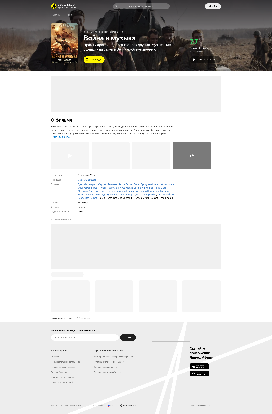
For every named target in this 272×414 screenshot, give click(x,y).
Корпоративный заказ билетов (108, 329)
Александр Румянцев (106, 194)
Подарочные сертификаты (63, 324)
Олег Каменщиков (87, 187)
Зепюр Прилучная (149, 191)
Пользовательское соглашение (65, 319)
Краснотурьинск (58, 275)
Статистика (98, 363)
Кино (71, 275)
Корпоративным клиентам (106, 324)
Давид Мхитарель (87, 184)
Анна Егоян (161, 187)
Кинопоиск (66, 219)
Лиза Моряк (126, 187)
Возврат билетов (59, 329)
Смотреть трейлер (207, 59)
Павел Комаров (127, 194)
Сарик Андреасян (87, 179)
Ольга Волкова (107, 191)
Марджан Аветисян (88, 191)
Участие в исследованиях (63, 334)
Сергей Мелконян (107, 184)
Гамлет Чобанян (166, 194)
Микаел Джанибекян (127, 191)
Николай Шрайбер (146, 194)
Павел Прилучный (143, 184)
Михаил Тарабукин (109, 187)
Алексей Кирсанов (164, 184)
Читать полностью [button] (61, 137)
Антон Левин (125, 184)
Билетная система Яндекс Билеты (109, 319)
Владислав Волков (87, 198)
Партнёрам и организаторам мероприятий (113, 314)
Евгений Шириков (144, 187)
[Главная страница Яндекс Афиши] (54, 6)
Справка (55, 314)
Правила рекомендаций (62, 339)
